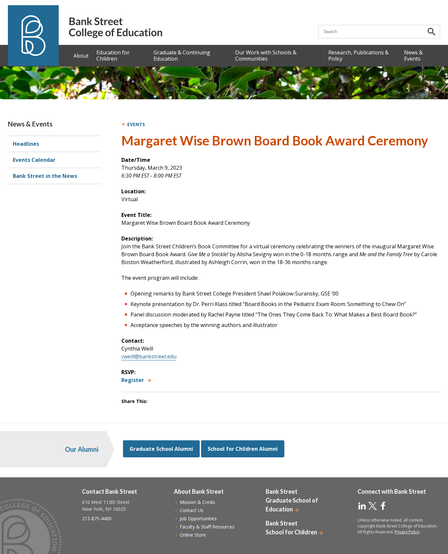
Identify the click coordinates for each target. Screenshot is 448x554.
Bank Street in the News (45, 176)
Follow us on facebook (383, 505)
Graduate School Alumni (161, 448)
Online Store (193, 535)
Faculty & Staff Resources (207, 527)
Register (132, 380)
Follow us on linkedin (362, 505)
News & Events (30, 124)
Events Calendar (34, 159)
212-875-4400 (97, 518)
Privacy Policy (407, 532)
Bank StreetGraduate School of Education (292, 500)
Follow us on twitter (372, 505)
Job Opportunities (198, 518)
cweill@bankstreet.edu (148, 356)
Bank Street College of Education (115, 27)
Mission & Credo (197, 502)
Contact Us (191, 510)
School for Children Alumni (243, 448)
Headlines (26, 143)
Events (136, 124)
